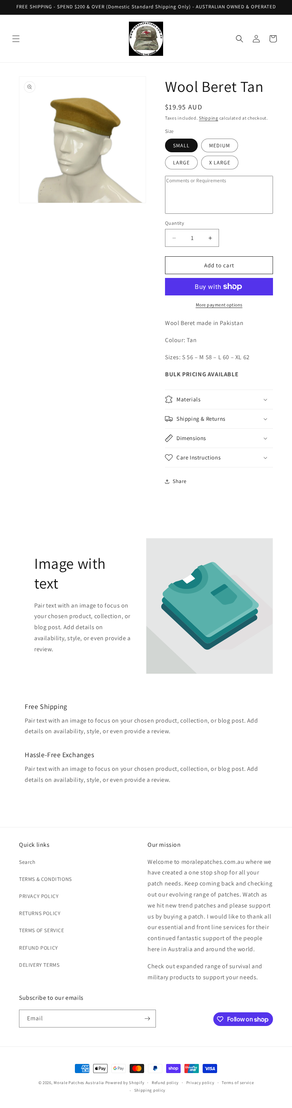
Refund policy (165, 1082)
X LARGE (219, 162)
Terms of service (238, 1082)
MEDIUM (219, 145)
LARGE (181, 162)
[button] (16, 38)
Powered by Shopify (124, 1082)
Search (27, 862)
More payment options (219, 305)
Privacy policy (200, 1082)
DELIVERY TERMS (39, 964)
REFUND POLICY (38, 947)
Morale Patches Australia (79, 1082)
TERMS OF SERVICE (41, 930)
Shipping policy (150, 1090)
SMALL (181, 145)
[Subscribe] (147, 1019)
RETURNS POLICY (39, 913)
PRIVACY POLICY (39, 896)
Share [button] (180, 481)
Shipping (208, 118)
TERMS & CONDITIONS (45, 879)
